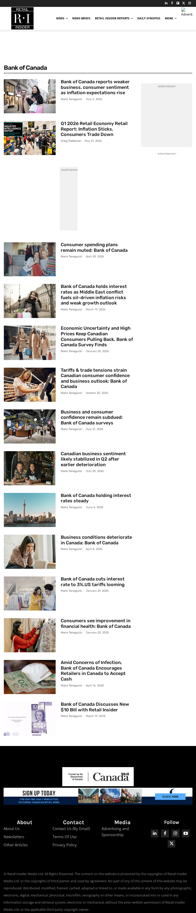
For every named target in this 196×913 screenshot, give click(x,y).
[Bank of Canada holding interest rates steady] (30, 510)
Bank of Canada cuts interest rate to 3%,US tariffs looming (93, 581)
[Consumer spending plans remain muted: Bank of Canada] (30, 259)
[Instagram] (189, 3)
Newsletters (14, 836)
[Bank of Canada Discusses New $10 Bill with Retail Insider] (30, 719)
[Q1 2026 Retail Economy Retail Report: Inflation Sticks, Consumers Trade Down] (30, 138)
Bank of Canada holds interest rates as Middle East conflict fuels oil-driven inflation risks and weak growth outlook (94, 295)
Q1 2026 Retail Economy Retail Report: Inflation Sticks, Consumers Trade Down (94, 129)
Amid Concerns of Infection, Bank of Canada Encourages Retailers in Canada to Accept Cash (93, 671)
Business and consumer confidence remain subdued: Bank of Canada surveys (92, 417)
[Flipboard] (178, 3)
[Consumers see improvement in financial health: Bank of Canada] (30, 635)
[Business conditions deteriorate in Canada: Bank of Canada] (30, 552)
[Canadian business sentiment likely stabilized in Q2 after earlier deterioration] (30, 468)
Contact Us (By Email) (71, 828)
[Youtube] (186, 833)
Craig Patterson (71, 141)
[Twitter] (184, 3)
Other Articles (16, 844)
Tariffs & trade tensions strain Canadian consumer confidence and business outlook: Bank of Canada (95, 378)
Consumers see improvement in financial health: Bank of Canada (96, 623)
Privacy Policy (65, 844)
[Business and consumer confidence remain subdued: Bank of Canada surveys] (30, 426)
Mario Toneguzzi (71, 99)
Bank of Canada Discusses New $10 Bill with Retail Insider (95, 707)
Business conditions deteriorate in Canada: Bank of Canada (96, 540)
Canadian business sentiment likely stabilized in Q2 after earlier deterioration (93, 459)
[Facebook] (172, 3)
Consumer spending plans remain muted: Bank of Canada (94, 247)
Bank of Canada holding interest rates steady (96, 498)
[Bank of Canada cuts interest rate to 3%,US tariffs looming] (30, 593)
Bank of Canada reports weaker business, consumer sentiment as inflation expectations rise (95, 87)
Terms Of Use (65, 836)
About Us (12, 828)
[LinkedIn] (166, 3)
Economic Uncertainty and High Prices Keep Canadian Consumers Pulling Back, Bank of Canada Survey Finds (97, 336)
